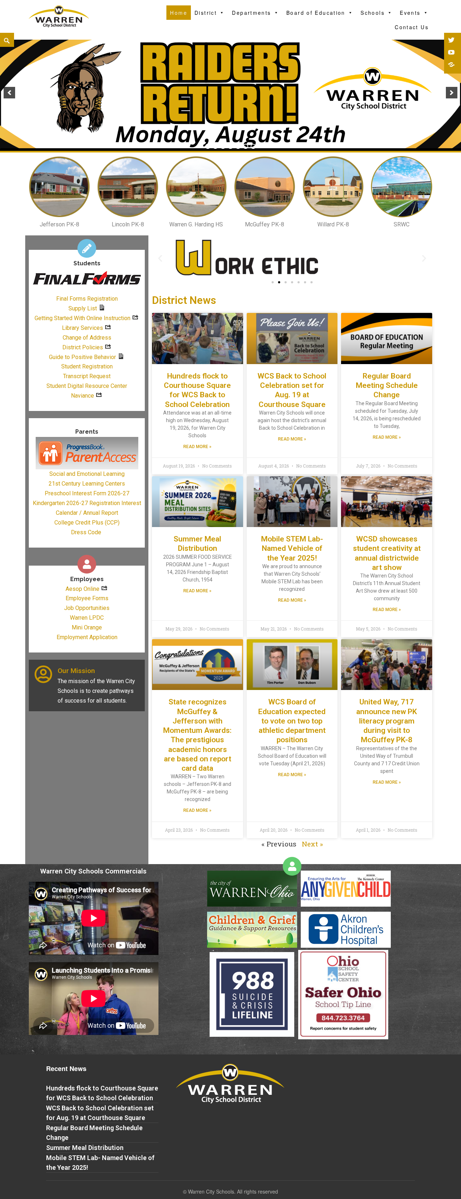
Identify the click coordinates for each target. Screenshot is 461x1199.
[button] (273, 282)
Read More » (197, 446)
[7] (253, 146)
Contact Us (412, 27)
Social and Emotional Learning (87, 473)
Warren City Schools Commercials (93, 871)
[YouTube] (452, 53)
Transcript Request (87, 376)
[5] (238, 146)
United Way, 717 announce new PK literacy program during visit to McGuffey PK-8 (386, 721)
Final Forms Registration (87, 298)
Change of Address (87, 337)
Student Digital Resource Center (86, 385)
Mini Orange (87, 627)
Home (178, 12)
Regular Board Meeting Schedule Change (387, 385)
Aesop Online (82, 588)
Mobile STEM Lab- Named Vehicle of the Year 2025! (292, 548)
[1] (207, 146)
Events (410, 12)
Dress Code (86, 532)
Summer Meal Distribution (85, 1147)
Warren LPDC (87, 617)
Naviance (82, 395)
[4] (230, 146)
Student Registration (87, 366)
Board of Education (315, 12)
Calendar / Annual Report (87, 512)
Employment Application (87, 637)
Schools (373, 12)
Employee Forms (87, 598)
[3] (222, 146)
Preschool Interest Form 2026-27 (87, 493)
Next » (312, 843)
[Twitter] (452, 41)
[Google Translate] (452, 65)
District (205, 12)
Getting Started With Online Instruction (82, 318)
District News (184, 300)
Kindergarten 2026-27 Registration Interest (87, 503)
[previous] (9, 92)
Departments (251, 12)
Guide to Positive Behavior (82, 357)
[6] (245, 146)
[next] (451, 92)
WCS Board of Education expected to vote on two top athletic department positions (292, 721)
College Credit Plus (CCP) (87, 522)
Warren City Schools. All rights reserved (233, 1191)
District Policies (82, 347)
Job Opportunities (86, 608)
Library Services (82, 327)
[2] (215, 146)
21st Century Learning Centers (87, 483)
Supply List (82, 308)
